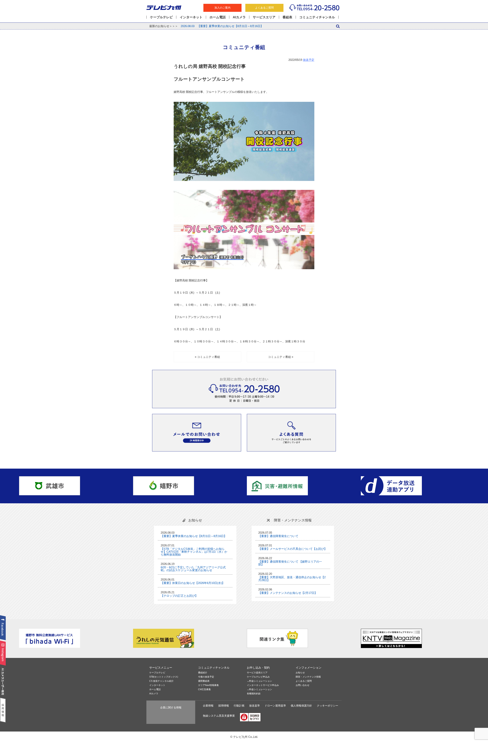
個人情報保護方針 (301, 705)
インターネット (191, 17)
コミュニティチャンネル (317, 17)
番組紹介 (202, 672)
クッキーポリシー (327, 705)
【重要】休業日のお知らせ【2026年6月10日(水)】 (193, 583)
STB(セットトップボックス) (163, 677)
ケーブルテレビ (161, 17)
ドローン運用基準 (275, 705)
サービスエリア (264, 17)
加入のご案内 (222, 7)
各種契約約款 (254, 693)
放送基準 (254, 705)
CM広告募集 (204, 689)
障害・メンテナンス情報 (308, 677)
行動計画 (239, 705)
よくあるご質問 (264, 7)
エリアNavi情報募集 (208, 685)
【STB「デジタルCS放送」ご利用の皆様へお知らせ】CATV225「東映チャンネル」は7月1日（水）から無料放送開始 (194, 551)
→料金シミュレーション (259, 681)
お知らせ (300, 672)
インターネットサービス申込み (263, 685)
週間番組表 (203, 681)
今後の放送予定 (206, 677)
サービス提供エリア (257, 672)
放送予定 (308, 59)
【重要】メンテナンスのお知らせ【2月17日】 (287, 592)
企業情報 (208, 705)
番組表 (287, 17)
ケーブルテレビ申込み (258, 677)
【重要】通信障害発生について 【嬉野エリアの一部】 (290, 563)
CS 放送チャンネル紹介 (161, 681)
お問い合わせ (302, 685)
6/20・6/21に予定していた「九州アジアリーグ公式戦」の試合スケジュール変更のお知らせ (193, 569)
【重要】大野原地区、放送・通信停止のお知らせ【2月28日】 (292, 579)
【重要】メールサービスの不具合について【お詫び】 (292, 548)
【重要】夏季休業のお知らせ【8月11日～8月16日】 (222, 26)
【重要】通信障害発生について (278, 536)
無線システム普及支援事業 (219, 715)
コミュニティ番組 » (280, 356)
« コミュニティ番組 (207, 356)
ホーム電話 (217, 17)
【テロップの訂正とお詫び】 (179, 595)
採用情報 (223, 705)
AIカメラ (239, 17)
